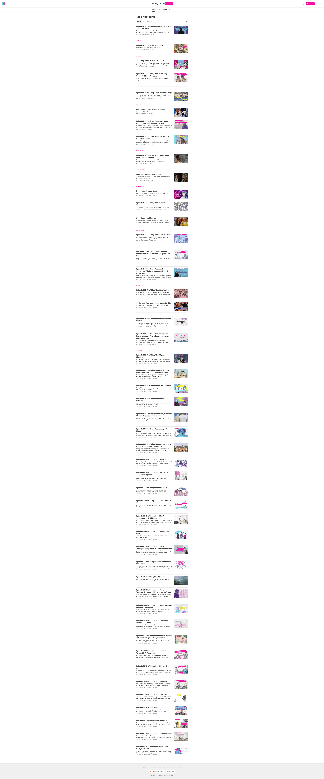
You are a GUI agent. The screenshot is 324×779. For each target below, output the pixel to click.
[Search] (299, 3)
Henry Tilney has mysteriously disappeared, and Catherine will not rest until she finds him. (153, 388)
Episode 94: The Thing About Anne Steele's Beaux (153, 532)
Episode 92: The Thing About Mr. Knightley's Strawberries (153, 563)
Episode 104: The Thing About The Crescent (153, 385)
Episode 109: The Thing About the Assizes (152, 290)
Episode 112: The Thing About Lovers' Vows (153, 235)
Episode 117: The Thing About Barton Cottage (154, 93)
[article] (162, 31)
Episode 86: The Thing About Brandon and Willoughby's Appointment (153, 652)
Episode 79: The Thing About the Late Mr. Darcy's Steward (152, 748)
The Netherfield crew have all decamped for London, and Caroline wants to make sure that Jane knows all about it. (152, 208)
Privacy (164, 767)
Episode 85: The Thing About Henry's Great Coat (153, 667)
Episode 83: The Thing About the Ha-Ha (151, 694)
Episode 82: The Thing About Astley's (151, 707)
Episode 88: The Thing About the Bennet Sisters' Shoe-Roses (152, 621)
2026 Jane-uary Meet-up (146, 218)
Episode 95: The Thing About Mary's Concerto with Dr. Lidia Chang (150, 517)
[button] (153, 9)
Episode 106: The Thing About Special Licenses (151, 356)
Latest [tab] (139, 21)
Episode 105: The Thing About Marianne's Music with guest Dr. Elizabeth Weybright (152, 371)
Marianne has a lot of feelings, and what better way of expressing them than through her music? (152, 375)
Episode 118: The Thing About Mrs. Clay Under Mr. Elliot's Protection (151, 75)
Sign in (319, 4)
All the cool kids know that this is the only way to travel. (152, 305)
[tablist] (144, 21)
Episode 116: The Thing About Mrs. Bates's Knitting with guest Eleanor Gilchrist (152, 122)
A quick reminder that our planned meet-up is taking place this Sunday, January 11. (153, 177)
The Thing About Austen (147, 34)
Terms (169, 767)
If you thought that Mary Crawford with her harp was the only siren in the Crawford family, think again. (152, 610)
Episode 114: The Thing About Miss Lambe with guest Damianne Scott (152, 156)
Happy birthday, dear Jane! (146, 191)
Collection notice (176, 767)
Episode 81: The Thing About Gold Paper (152, 720)
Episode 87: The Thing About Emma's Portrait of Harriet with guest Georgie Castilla (154, 637)
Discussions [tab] (149, 21)
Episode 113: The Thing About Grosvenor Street (152, 204)
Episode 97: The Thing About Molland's (151, 488)
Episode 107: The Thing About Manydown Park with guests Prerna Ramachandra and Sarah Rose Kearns (152, 336)
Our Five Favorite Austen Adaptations (151, 109)
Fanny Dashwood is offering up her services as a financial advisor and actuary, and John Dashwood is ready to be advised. (153, 684)
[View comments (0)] (149, 84)
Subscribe (310, 4)
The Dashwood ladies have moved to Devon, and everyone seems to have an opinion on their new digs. (153, 96)
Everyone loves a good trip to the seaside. (148, 47)
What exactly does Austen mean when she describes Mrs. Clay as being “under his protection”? (153, 79)
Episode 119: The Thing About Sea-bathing (153, 45)
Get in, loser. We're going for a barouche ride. (153, 303)
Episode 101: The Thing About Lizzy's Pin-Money (152, 430)
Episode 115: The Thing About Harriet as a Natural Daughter (152, 137)
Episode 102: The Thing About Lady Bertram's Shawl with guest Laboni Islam (154, 415)
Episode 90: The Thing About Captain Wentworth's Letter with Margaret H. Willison (153, 591)
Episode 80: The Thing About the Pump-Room (154, 733)
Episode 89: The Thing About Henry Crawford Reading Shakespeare (154, 606)
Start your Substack (157, 771)
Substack (153, 775)
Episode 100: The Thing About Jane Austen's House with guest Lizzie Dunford (153, 445)
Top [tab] (143, 21)
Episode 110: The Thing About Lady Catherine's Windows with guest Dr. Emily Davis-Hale (152, 271)
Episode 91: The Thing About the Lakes (151, 577)
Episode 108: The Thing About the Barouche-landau (153, 320)
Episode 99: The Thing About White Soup (152, 459)
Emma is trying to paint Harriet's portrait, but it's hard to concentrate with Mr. (152, 641)
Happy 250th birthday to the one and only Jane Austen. (152, 193)
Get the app (170, 771)
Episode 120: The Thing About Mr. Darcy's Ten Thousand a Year (154, 27)
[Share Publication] (303, 3)
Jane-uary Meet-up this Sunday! (148, 174)
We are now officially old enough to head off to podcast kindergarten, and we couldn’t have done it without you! (152, 64)
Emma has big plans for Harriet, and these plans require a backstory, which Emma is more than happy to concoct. (153, 141)
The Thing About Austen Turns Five (150, 61)
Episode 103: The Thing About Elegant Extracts (151, 399)
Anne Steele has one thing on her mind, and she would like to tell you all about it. (154, 536)
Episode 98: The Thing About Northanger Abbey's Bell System (152, 473)
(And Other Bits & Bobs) (143, 112)
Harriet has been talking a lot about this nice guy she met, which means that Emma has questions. (153, 403)
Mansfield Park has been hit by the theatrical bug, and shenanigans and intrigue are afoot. (152, 238)
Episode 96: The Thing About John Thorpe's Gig (153, 502)
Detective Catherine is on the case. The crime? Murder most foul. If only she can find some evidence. (153, 259)
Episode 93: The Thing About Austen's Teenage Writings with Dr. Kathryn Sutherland (154, 547)
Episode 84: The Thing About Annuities (151, 681)
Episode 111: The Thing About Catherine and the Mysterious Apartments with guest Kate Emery (153, 254)
